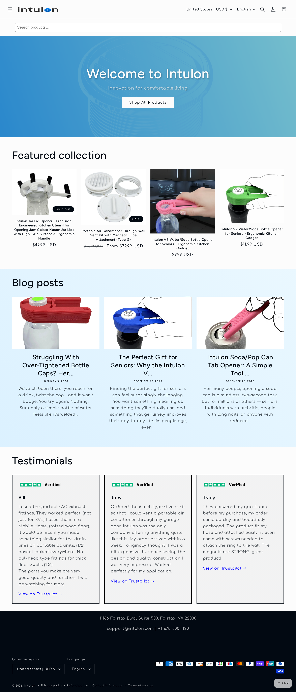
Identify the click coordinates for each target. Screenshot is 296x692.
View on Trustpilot (38, 594)
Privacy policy (51, 685)
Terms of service (140, 685)
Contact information (108, 685)
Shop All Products (148, 102)
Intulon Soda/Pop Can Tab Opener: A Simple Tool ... (240, 365)
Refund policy (77, 685)
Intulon (29, 685)
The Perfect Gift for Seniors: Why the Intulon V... (148, 365)
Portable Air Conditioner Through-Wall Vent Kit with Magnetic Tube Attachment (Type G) (113, 235)
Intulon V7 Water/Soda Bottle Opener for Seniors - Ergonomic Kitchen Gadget (252, 233)
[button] (10, 9)
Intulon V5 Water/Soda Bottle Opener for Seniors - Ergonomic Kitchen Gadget (182, 244)
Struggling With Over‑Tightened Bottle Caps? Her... (55, 365)
